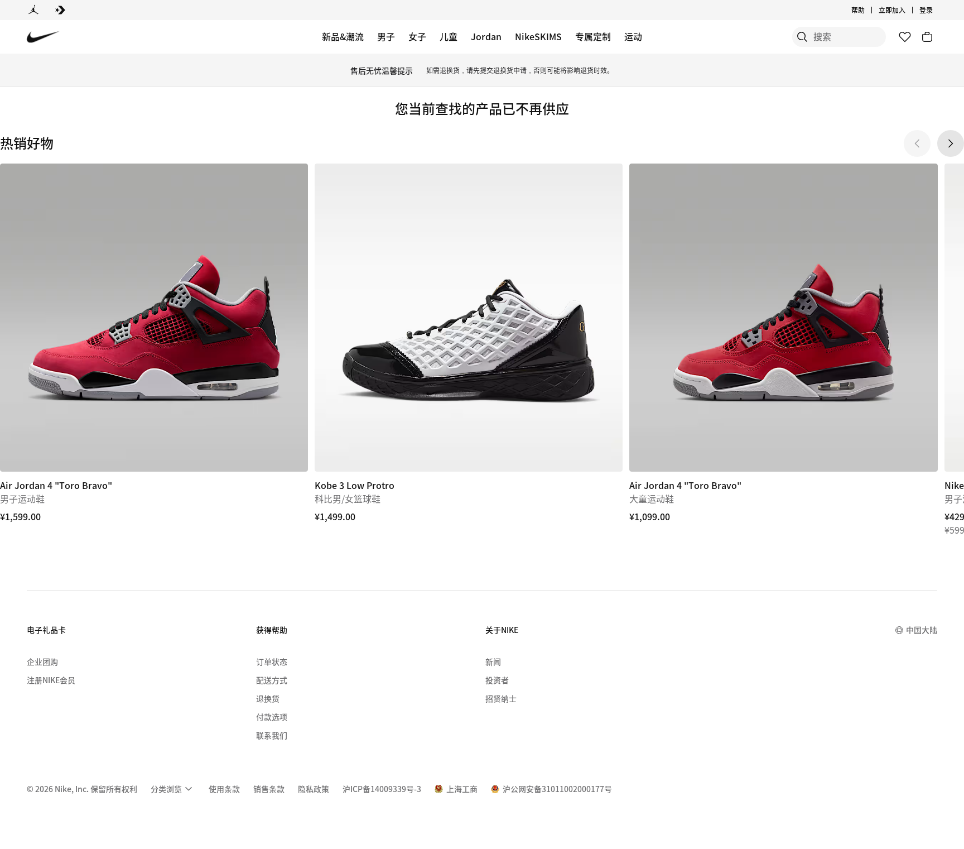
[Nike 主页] (43, 37)
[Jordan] (33, 10)
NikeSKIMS (538, 36)
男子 (386, 36)
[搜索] (802, 37)
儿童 (448, 36)
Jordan (486, 36)
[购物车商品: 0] (927, 37)
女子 (417, 36)
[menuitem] (868, 10)
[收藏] (905, 37)
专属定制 (593, 36)
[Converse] (60, 10)
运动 (633, 36)
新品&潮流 (343, 36)
